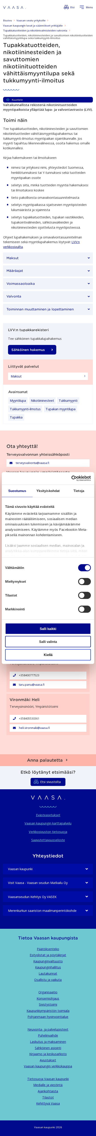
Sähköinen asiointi (48, 1048)
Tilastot (48, 1097)
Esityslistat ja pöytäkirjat (48, 955)
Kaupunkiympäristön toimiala (48, 1011)
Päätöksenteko (48, 949)
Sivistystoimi (48, 1004)
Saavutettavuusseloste (48, 840)
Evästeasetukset (48, 815)
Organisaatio (47, 992)
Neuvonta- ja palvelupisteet (47, 1029)
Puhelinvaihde (48, 1035)
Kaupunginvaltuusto (48, 961)
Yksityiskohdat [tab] (48, 490)
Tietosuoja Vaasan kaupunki (48, 1079)
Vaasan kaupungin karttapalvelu (48, 823)
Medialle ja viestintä (48, 1085)
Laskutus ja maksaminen (48, 1042)
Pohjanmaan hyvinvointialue (47, 1017)
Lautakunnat (48, 973)
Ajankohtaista (48, 1091)
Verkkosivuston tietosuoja (48, 832)
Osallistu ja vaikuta (48, 980)
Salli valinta (48, 642)
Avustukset (48, 1060)
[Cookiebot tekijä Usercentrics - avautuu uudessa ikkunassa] (71, 478)
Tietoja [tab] (78, 490)
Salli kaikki (48, 628)
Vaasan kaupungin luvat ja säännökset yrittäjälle (33, 25)
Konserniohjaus (48, 998)
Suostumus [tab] (17, 490)
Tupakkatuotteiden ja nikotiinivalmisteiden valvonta (35, 30)
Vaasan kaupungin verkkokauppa (48, 1066)
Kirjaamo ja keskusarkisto (48, 1054)
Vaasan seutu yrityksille (31, 20)
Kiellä (48, 654)
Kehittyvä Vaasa (48, 1103)
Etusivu (7, 20)
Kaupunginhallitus (48, 967)
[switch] (84, 581)
